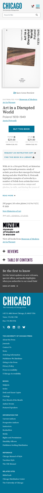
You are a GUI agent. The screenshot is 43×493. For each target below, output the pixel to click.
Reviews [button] (12, 252)
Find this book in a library (19, 157)
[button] (9, 195)
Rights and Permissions (12, 438)
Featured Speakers (10, 408)
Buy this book (23, 129)
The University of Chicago (13, 483)
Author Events (8, 404)
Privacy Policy (8, 366)
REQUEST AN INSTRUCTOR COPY (20, 153)
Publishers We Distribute (12, 359)
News (5, 351)
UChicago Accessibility (12, 374)
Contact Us (7, 347)
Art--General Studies (17, 216)
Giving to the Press (10, 362)
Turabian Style (8, 460)
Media (5, 434)
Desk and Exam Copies (12, 392)
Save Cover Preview (25, 93)
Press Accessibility (10, 370)
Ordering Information (11, 355)
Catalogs (6, 396)
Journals (6, 343)
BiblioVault (7, 475)
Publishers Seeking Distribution (15, 445)
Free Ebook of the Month (13, 400)
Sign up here (10, 286)
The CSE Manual (9, 464)
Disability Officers (10, 441)
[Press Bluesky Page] (24, 327)
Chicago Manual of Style (12, 456)
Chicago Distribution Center (14, 479)
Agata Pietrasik (10, 120)
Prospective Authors (11, 422)
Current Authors (9, 419)
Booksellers (7, 430)
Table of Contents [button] (20, 260)
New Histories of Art (12, 211)
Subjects (6, 385)
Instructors (7, 426)
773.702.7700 (13, 317)
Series (5, 389)
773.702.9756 (11, 321)
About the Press (9, 340)
